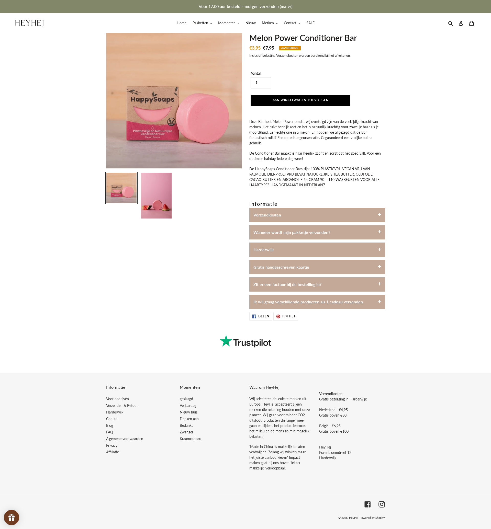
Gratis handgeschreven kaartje (281, 266)
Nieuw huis (188, 412)
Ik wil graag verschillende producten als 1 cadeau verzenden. (308, 301)
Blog (109, 425)
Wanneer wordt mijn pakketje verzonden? (291, 232)
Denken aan (189, 419)
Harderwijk (263, 249)
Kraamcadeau (190, 438)
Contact (112, 419)
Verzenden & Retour (122, 405)
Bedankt (186, 425)
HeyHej (354, 517)
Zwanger (186, 432)
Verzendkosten (287, 55)
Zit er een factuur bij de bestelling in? (287, 284)
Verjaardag (188, 405)
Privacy (111, 445)
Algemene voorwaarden (124, 438)
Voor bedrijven (117, 399)
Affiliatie (112, 452)
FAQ (109, 432)
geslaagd (186, 399)
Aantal (256, 73)
